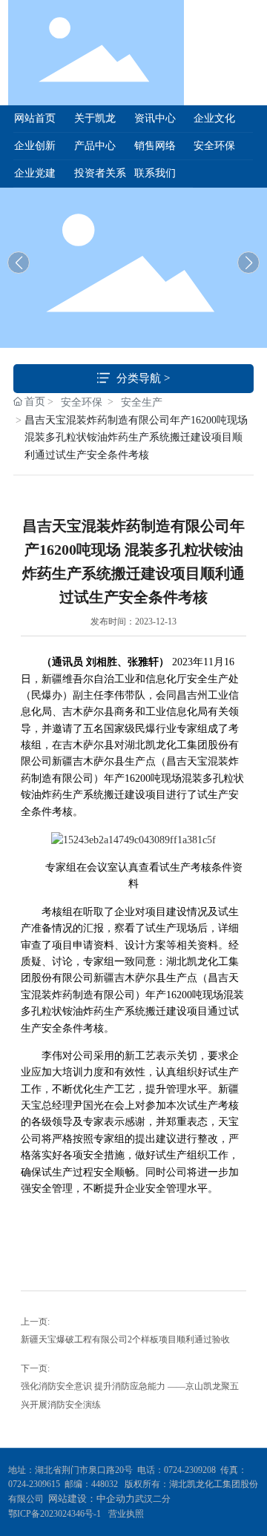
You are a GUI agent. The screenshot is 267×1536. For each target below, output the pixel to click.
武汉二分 (154, 1499)
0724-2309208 (190, 1470)
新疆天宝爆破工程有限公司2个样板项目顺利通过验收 (125, 1339)
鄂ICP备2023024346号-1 (54, 1514)
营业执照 (126, 1514)
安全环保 (81, 402)
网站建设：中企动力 (91, 1498)
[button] (248, 262)
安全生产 (141, 402)
